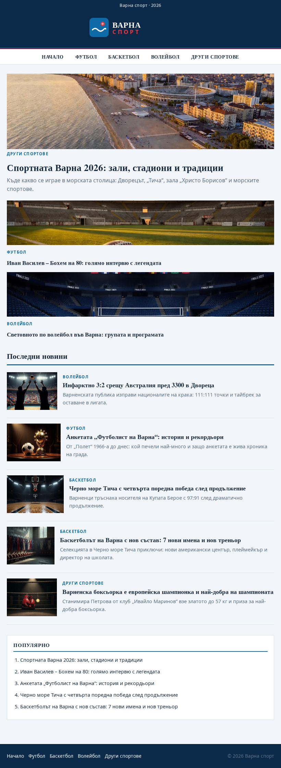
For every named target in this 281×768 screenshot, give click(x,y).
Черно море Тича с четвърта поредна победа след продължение (157, 487)
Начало (53, 56)
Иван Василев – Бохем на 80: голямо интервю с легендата (84, 262)
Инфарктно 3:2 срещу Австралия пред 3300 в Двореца (138, 384)
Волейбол (165, 56)
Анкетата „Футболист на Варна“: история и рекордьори (144, 436)
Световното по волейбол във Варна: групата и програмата (85, 334)
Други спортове (215, 56)
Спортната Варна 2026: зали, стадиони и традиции (115, 167)
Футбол (86, 56)
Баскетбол (123, 56)
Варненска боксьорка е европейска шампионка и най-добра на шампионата (167, 591)
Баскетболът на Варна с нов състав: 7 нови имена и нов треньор (150, 539)
